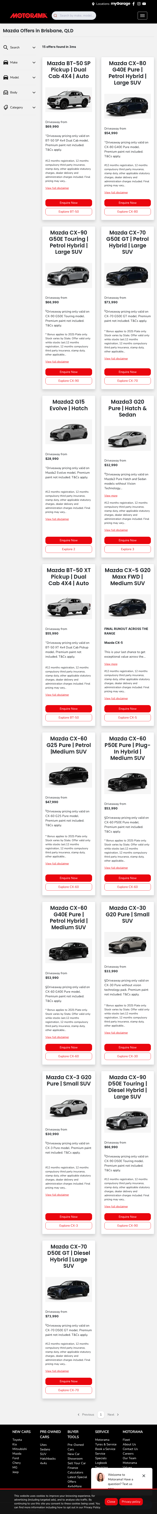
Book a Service (105, 1449)
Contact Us (130, 1449)
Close (111, 1502)
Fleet (126, 1440)
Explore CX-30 (127, 1056)
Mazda (16, 1454)
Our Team (129, 1458)
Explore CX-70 (127, 381)
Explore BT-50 (69, 212)
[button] (142, 15)
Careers (128, 1454)
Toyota (17, 1440)
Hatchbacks (48, 1459)
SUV (43, 1454)
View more (110, 495)
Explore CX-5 (127, 717)
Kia (14, 1444)
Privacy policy (131, 1502)
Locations (103, 4)
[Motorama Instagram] (139, 4)
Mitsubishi (19, 1449)
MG (14, 1467)
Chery (16, 1463)
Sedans (45, 1449)
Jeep (15, 1472)
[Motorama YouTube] (144, 4)
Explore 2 (68, 549)
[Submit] (56, 15)
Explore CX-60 (68, 887)
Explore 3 (127, 549)
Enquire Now (69, 203)
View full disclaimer (57, 188)
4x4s (43, 1463)
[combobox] (74, 15)
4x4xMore (75, 1486)
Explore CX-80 (127, 212)
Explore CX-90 (68, 381)
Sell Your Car (77, 1463)
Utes (43, 1445)
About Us (129, 1444)
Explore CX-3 (68, 1226)
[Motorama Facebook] (134, 4)
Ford (15, 1458)
